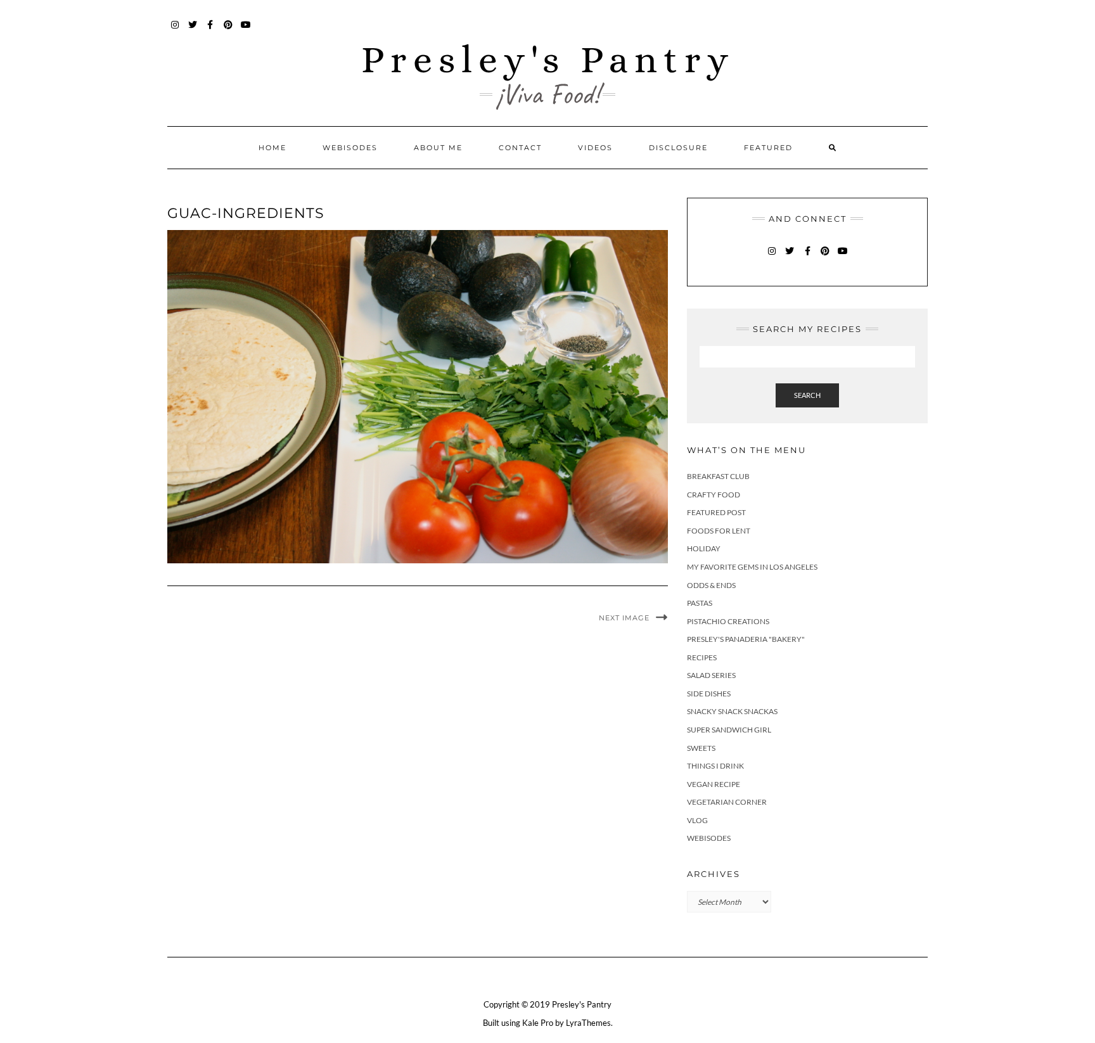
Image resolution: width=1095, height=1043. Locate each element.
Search (807, 395)
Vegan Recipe (713, 784)
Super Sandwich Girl (729, 729)
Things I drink (715, 766)
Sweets (701, 748)
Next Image (624, 617)
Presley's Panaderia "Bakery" (746, 639)
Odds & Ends (711, 585)
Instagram (175, 30)
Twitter (193, 30)
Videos (595, 147)
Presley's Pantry (547, 59)
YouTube (246, 30)
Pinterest (228, 30)
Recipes (702, 657)
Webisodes (350, 147)
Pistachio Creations (728, 621)
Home (272, 147)
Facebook (211, 30)
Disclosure (678, 147)
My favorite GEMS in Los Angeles (752, 567)
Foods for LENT (718, 530)
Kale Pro (537, 1023)
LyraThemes (588, 1023)
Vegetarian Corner (727, 802)
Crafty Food (713, 494)
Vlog (697, 820)
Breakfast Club (718, 476)
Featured (768, 147)
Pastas (699, 603)
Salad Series (711, 675)
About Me (438, 147)
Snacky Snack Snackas (732, 711)
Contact (520, 147)
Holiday (703, 548)
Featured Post (716, 512)
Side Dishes (709, 693)
